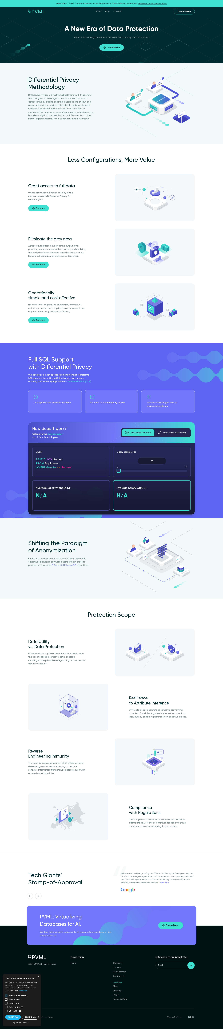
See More (40, 265)
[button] (22, 1022)
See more (40, 208)
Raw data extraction (174, 432)
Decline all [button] (30, 1017)
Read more (23, 990)
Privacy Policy (47, 1017)
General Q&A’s (120, 999)
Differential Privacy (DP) (78, 381)
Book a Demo (184, 11)
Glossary (117, 991)
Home (73, 963)
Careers (117, 12)
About (98, 12)
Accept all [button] (13, 1017)
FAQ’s (115, 995)
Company (117, 963)
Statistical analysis (140, 432)
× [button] (38, 977)
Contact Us (118, 976)
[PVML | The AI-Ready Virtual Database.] (36, 11)
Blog (107, 12)
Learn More (163, 883)
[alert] (22, 1000)
